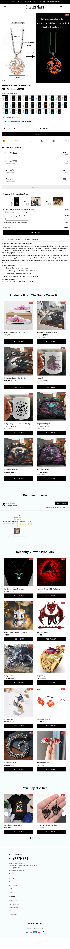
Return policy (13, 911)
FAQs (10, 888)
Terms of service (14, 904)
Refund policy (13, 914)
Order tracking (13, 885)
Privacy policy (13, 900)
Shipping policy (13, 907)
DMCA (10, 892)
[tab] (30, 837)
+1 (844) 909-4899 (15, 868)
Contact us (12, 882)
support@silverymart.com (16, 870)
